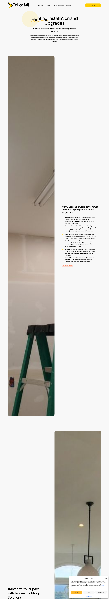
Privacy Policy (89, 596)
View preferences (101, 592)
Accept (76, 592)
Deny (88, 592)
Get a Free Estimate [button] (67, 265)
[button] (106, 578)
